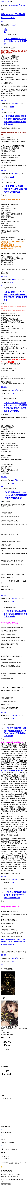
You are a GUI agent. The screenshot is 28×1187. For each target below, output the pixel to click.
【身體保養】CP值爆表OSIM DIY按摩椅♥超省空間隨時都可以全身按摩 (15, 189)
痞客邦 (14, 103)
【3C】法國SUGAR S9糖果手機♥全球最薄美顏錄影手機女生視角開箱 (15, 614)
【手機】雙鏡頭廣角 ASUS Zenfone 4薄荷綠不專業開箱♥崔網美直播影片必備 (15, 495)
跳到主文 (3, 21)
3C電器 (12, 107)
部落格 (5, 30)
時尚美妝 (13, 25)
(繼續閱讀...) (4, 100)
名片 (5, 32)
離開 (9, 1184)
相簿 (5, 28)
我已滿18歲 (3, 1184)
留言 (17, 103)
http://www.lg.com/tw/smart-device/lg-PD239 (12, 770)
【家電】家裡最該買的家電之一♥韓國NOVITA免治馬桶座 (15, 41)
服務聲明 (17, 1163)
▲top (2, 109)
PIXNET (7, 1162)
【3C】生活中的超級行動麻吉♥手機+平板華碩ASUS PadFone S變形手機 (15, 895)
